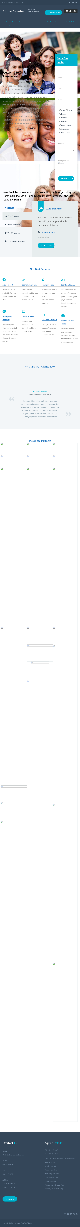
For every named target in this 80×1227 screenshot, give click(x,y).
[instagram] (76, 2)
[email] (66, 2)
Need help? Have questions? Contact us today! (60, 1158)
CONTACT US (10, 1199)
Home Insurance (13, 224)
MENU (72, 11)
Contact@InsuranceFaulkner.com (13, 1155)
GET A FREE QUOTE (53, 12)
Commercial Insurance (16, 241)
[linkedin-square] (72, 2)
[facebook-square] (69, 2)
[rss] (77, 1214)
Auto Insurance (13, 216)
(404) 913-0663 (33, 11)
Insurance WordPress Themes (23, 1223)
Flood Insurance (14, 233)
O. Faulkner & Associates (13, 11)
